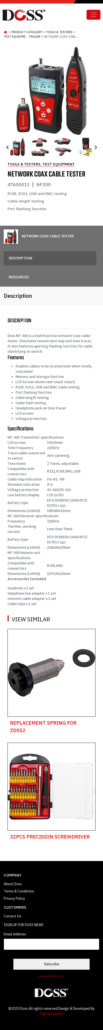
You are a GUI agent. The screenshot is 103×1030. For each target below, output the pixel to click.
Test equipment (17, 36)
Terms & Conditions (19, 891)
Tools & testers (59, 32)
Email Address (15, 934)
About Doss (13, 884)
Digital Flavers (51, 1014)
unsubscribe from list (51, 976)
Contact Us (12, 916)
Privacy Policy (14, 898)
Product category (27, 32)
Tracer (34, 36)
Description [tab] (20, 258)
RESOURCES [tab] (19, 277)
